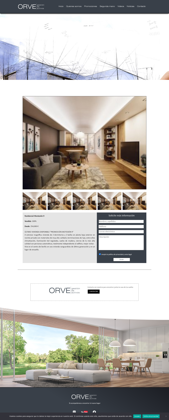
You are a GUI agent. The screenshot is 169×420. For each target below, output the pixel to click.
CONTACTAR (93, 291)
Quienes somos (74, 6)
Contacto (141, 6)
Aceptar (137, 416)
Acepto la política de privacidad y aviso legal (116, 254)
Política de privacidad (151, 416)
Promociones (90, 6)
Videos (121, 6)
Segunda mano (107, 6)
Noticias (130, 6)
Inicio (61, 6)
